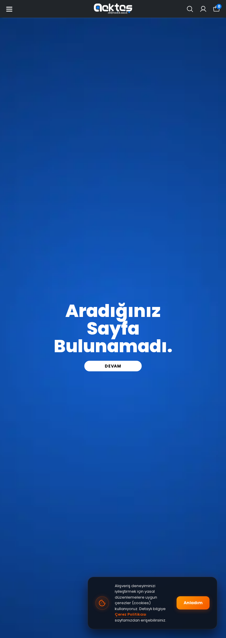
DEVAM (113, 366)
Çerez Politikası (130, 614)
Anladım (193, 603)
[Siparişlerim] (203, 9)
